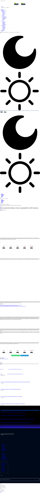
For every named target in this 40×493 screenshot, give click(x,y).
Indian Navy (1, 206)
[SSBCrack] (3, 112)
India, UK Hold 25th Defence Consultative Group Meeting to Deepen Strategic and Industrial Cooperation (16, 422)
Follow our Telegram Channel (25, 355)
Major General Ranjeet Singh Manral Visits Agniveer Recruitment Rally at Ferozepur (13, 426)
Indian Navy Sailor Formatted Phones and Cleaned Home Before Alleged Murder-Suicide (9, 305)
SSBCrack (2, 209)
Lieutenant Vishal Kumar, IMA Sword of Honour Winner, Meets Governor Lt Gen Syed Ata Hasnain (11, 396)
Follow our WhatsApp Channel (16, 355)
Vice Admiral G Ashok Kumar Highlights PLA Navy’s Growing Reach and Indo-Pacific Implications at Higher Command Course (13, 306)
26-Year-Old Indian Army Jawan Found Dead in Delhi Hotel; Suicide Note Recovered (13, 415)
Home (0, 205)
